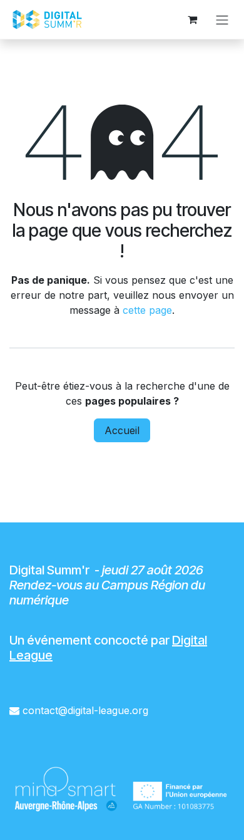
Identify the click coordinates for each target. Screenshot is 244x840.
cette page (147, 310)
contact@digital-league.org (85, 710)
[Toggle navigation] (222, 19)
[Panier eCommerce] (192, 19)
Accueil (122, 430)
